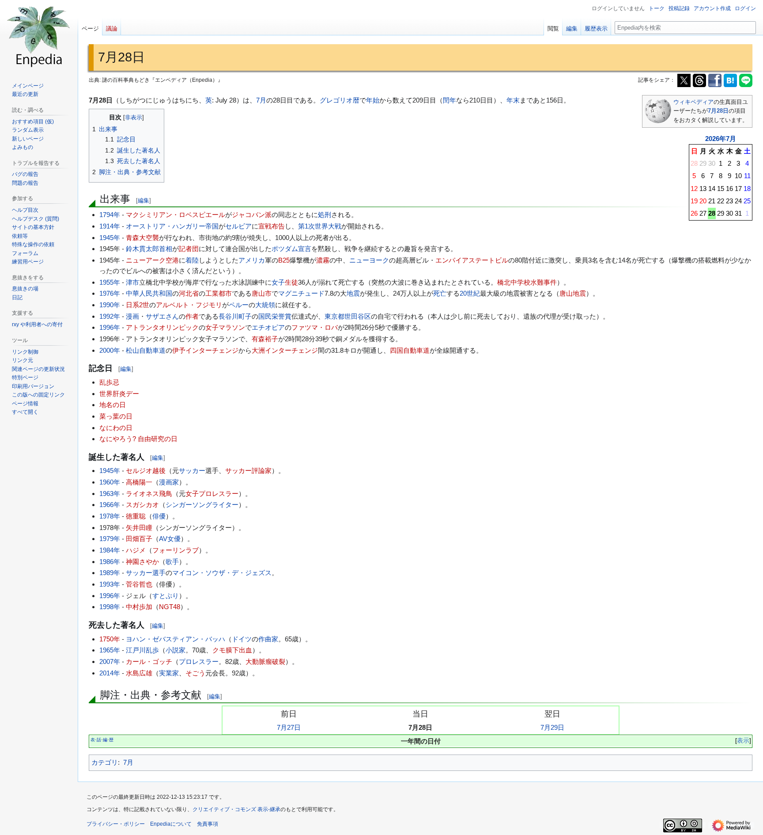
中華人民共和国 (149, 293)
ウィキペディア (693, 102)
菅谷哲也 (139, 584)
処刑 (324, 214)
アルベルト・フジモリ (189, 305)
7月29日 (552, 727)
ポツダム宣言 (291, 248)
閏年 (449, 100)
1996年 (109, 327)
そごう (195, 673)
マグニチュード (301, 293)
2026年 (715, 138)
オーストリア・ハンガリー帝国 (172, 226)
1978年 (109, 516)
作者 (192, 316)
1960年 (109, 482)
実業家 (169, 673)
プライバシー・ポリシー (116, 824)
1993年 (109, 584)
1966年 (109, 504)
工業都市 (218, 293)
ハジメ (136, 550)
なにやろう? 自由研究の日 (138, 438)
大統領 (265, 305)
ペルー (239, 305)
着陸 (192, 260)
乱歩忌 (109, 382)
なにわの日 (115, 427)
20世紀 (470, 293)
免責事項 (207, 824)
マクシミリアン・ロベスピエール (175, 214)
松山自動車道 (146, 350)
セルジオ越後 (146, 470)
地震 (353, 293)
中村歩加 (139, 606)
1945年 (109, 237)
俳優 (159, 516)
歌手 (172, 561)
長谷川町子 (235, 316)
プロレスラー (199, 661)
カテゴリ (104, 762)
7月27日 (289, 727)
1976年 (109, 293)
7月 (731, 138)
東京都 (334, 316)
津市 (132, 282)
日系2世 (137, 305)
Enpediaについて (171, 824)
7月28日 (718, 110)
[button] (25, 412)
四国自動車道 (410, 350)
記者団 (189, 248)
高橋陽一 (139, 482)
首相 (165, 248)
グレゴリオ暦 (339, 100)
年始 (372, 100)
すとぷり (165, 595)
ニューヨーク (369, 260)
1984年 (109, 550)
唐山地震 (572, 293)
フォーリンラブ (175, 550)
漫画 (132, 316)
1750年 (109, 639)
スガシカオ (142, 504)
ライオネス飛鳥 (149, 493)
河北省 (189, 293)
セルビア (238, 226)
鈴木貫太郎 (142, 248)
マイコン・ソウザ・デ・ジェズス (222, 572)
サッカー (192, 470)
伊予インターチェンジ (205, 350)
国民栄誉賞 (274, 316)
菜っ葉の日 (115, 416)
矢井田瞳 (139, 527)
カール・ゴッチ (149, 661)
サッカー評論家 (248, 470)
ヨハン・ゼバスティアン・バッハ (175, 639)
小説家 (175, 650)
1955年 (109, 282)
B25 (284, 260)
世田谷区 (357, 316)
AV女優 (170, 538)
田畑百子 (139, 538)
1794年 (109, 214)
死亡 (439, 293)
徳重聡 (136, 516)
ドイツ (242, 639)
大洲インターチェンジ (285, 350)
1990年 (109, 305)
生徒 (291, 282)
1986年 (109, 561)
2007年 (109, 661)
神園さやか (142, 561)
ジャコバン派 (252, 214)
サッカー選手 (146, 572)
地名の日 (112, 404)
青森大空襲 (142, 237)
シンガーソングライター (202, 504)
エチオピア (268, 327)
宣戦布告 (271, 226)
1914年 (109, 226)
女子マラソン (225, 327)
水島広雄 (139, 673)
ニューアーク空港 (152, 260)
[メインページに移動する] (39, 35)
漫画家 (169, 482)
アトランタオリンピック (162, 327)
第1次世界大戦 (319, 226)
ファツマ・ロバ (314, 327)
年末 (513, 100)
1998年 (109, 606)
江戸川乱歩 (142, 650)
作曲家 (268, 639)
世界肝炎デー (119, 393)
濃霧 (322, 260)
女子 (278, 282)
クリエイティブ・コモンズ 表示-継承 (236, 809)
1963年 (109, 493)
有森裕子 (265, 339)
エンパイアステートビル (471, 260)
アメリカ (251, 260)
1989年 (109, 572)
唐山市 (262, 293)
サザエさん (162, 316)
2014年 (109, 673)
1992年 (109, 316)
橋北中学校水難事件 (527, 282)
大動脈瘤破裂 (265, 661)
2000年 (109, 350)
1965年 (109, 650)
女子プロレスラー (211, 493)
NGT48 (169, 606)
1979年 (109, 538)
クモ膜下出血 (232, 650)
